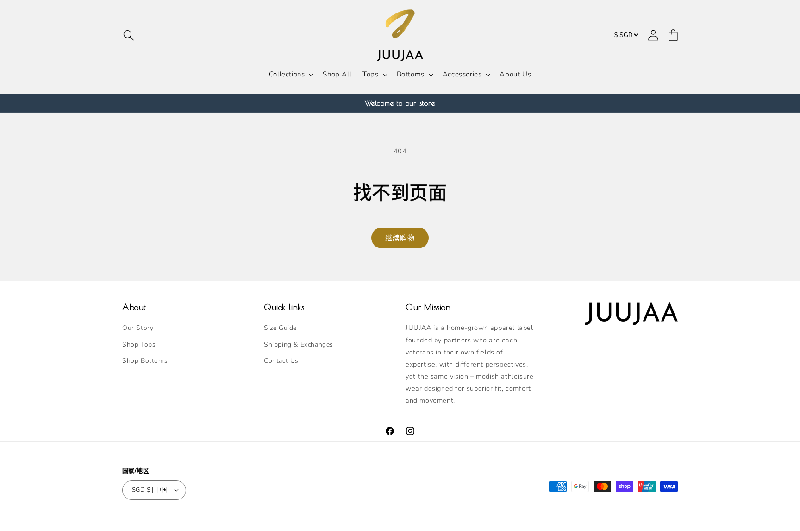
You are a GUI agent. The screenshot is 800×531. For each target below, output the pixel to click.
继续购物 (400, 238)
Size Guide (280, 328)
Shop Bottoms (145, 360)
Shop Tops (139, 344)
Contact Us (281, 360)
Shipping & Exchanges (298, 344)
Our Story (137, 328)
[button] (128, 35)
